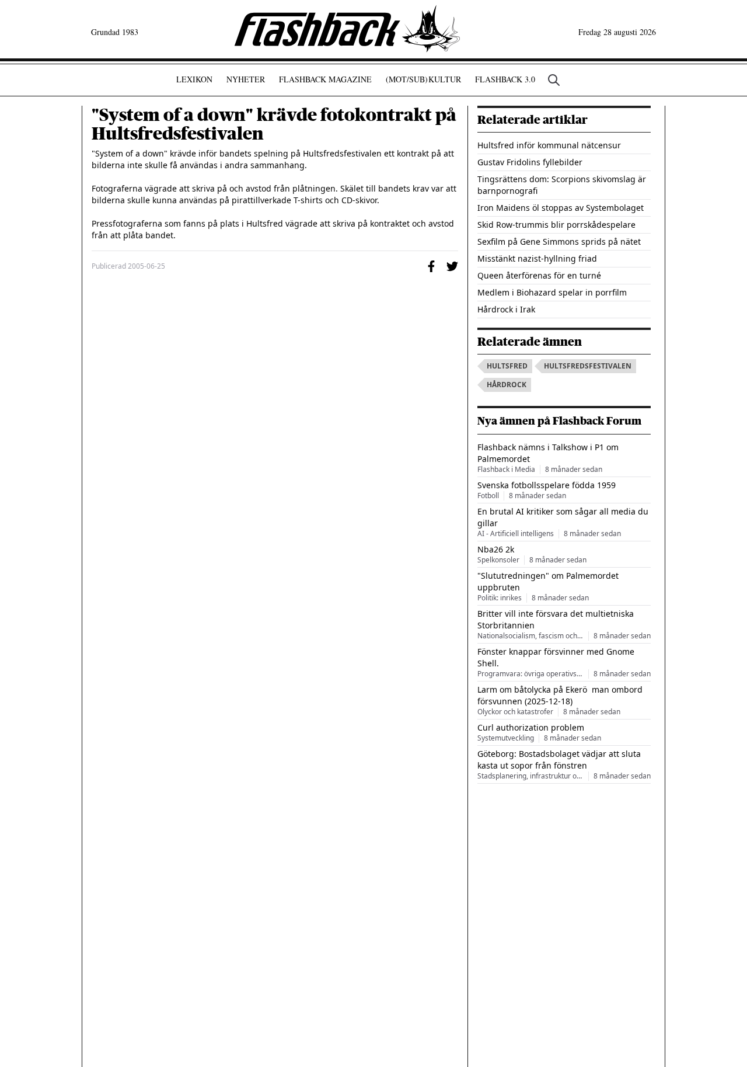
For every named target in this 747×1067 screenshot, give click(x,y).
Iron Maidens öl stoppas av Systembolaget (560, 207)
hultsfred (507, 366)
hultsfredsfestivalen (587, 366)
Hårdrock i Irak (506, 309)
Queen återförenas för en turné (539, 275)
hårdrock (506, 385)
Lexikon (194, 79)
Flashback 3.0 (505, 79)
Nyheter (245, 79)
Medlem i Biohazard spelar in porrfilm (552, 292)
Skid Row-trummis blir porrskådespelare (556, 224)
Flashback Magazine (325, 79)
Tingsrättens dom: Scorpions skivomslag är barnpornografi (561, 184)
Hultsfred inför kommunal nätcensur (549, 145)
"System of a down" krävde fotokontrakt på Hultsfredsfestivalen (274, 124)
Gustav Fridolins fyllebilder (529, 162)
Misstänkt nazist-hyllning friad (537, 258)
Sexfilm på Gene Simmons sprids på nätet (559, 241)
